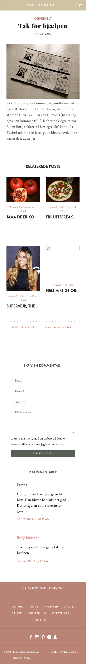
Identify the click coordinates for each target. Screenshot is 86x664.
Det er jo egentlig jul (30, 327)
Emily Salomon (40, 5)
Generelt (43, 18)
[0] (81, 5)
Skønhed (51, 606)
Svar (70, 481)
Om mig (18, 606)
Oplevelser (60, 613)
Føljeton (40, 619)
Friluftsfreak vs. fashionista (63, 217)
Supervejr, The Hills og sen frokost (23, 306)
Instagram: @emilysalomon (43, 587)
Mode (34, 606)
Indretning (37, 613)
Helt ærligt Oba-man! (63, 290)
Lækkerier (24, 207)
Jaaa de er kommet (23, 217)
